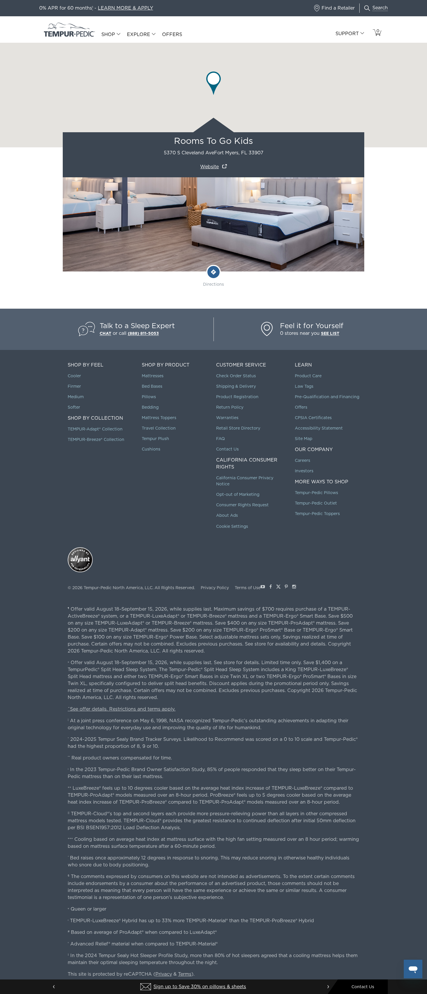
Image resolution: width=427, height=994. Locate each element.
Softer (74, 407)
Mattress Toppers (159, 417)
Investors (304, 471)
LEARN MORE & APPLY (125, 8)
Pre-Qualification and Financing (327, 396)
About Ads (227, 515)
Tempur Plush (155, 438)
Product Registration (237, 396)
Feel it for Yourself (311, 325)
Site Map (303, 438)
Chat (105, 333)
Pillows (149, 396)
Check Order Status (236, 375)
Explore (138, 34)
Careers (302, 460)
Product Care (308, 375)
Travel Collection (159, 428)
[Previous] (54, 987)
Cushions (151, 449)
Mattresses (153, 375)
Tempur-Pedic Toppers (317, 513)
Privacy (163, 974)
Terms (184, 974)
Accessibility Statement (319, 428)
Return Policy (229, 407)
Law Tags (304, 386)
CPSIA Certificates (313, 417)
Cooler (74, 375)
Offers (172, 34)
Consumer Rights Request (242, 505)
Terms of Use (248, 587)
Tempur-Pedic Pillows (316, 492)
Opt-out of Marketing (237, 494)
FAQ (220, 438)
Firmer (74, 386)
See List (330, 333)
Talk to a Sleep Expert (137, 325)
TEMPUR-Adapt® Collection (95, 429)
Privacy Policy (215, 587)
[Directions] (213, 272)
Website (209, 166)
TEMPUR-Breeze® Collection (96, 439)
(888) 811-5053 (143, 333)
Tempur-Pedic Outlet (316, 503)
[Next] (328, 987)
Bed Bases (152, 386)
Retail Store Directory (238, 428)
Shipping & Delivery (236, 386)
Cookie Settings (232, 526)
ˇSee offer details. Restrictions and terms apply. (121, 709)
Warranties (227, 417)
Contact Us (227, 449)
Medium (76, 396)
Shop (108, 34)
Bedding (150, 407)
